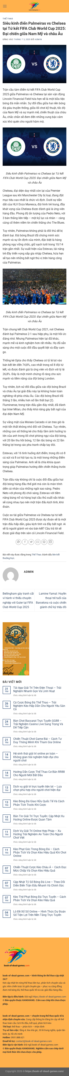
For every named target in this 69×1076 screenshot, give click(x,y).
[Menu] (5, 6)
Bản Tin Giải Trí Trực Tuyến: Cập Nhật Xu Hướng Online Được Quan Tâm (38, 817)
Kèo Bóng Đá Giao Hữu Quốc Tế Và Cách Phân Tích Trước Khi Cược (38, 803)
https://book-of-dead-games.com (49, 996)
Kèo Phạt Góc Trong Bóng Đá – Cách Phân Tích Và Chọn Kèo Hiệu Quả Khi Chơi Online (39, 852)
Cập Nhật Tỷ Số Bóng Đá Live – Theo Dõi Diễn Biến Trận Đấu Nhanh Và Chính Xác (39, 883)
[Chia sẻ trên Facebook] (25, 542)
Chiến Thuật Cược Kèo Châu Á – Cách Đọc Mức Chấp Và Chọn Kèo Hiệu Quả (39, 869)
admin (38, 39)
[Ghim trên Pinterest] (44, 542)
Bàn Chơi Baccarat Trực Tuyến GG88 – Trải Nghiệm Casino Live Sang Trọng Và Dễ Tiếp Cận (38, 724)
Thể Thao (8, 19)
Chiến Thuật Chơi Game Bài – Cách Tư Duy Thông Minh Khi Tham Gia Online (37, 740)
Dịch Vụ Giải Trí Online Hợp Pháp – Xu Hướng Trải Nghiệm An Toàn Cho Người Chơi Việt (38, 834)
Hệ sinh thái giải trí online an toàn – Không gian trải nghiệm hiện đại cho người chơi (36, 757)
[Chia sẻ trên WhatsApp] (18, 542)
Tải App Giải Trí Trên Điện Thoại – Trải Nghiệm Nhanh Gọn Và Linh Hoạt (37, 689)
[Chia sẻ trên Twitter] (31, 542)
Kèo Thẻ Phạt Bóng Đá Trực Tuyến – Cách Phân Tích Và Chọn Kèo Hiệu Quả (39, 898)
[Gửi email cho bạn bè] (38, 542)
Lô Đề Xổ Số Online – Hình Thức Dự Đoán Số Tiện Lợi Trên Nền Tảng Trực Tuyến (39, 913)
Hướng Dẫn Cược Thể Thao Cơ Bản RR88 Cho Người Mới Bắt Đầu (39, 773)
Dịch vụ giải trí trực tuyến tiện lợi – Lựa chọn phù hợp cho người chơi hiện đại (37, 788)
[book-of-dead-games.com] (34, 6)
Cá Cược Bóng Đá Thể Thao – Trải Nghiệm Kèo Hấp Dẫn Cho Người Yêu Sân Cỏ (39, 706)
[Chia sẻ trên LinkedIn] (50, 542)
